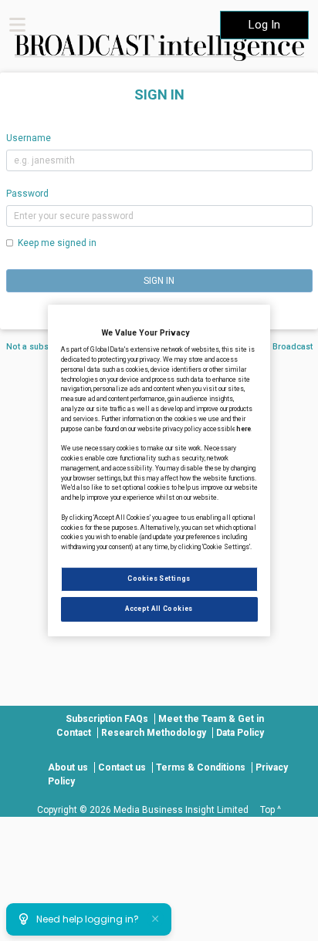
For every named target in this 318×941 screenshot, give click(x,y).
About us (68, 767)
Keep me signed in (57, 243)
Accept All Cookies (159, 608)
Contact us (122, 767)
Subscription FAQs (107, 718)
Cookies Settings (159, 578)
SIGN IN (159, 280)
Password (27, 193)
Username (28, 138)
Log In (264, 25)
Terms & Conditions (200, 767)
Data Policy (240, 732)
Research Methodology (153, 732)
